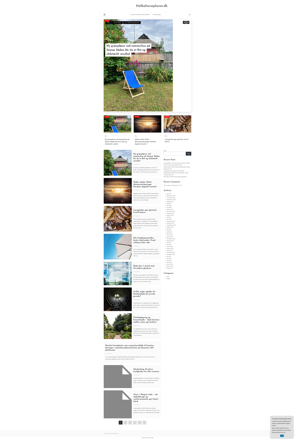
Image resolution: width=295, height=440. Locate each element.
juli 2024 (169, 183)
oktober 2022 (170, 207)
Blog (108, 22)
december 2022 (171, 205)
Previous (184, 22)
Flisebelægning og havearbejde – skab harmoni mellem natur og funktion (146, 286)
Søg (165, 117)
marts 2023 (170, 201)
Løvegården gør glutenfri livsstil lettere (127, 52)
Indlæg (168, 244)
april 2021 (169, 228)
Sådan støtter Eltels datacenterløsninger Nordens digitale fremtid (145, 108)
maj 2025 (169, 173)
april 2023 (169, 199)
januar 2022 (170, 216)
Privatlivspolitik (157, 14)
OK (282, 435)
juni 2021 (169, 224)
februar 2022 (170, 214)
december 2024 (171, 177)
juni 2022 (169, 211)
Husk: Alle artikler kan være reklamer (140, 14)
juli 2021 (169, 222)
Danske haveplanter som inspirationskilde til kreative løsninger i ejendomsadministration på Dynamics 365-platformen (129, 314)
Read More (185, 52)
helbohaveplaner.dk (137, 22)
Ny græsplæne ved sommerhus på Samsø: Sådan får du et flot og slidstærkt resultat (117, 108)
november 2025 (171, 164)
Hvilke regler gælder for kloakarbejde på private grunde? (144, 260)
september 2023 (171, 191)
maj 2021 (169, 226)
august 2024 (170, 181)
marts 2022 (170, 213)
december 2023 (171, 187)
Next (187, 22)
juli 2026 (169, 160)
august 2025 (170, 168)
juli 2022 (169, 209)
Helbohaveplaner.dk (151, 6)
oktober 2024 (170, 179)
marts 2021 (170, 230)
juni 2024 (169, 185)
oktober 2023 (170, 189)
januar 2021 (170, 234)
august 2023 (170, 193)
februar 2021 (170, 232)
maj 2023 (169, 197)
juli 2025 (169, 170)
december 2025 (171, 162)
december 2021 (171, 218)
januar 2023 (170, 203)
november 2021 (171, 220)
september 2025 (171, 166)
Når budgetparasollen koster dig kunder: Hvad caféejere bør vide (144, 206)
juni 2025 (169, 171)
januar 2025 (170, 175)
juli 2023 (169, 195)
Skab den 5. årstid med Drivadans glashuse (175, 143)
